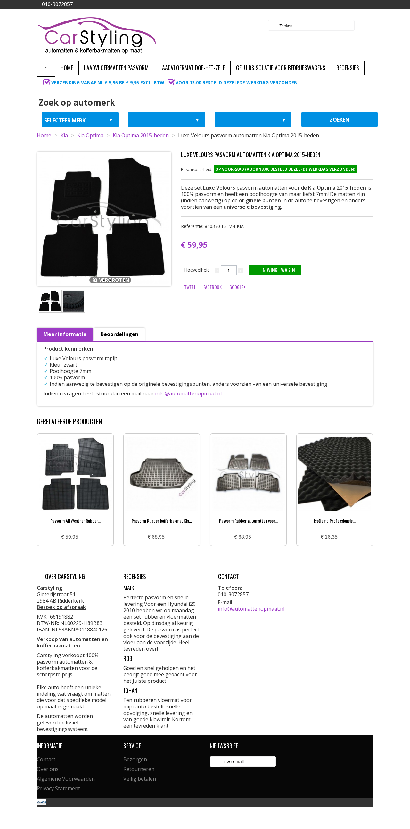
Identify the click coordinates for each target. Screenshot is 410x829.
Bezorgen (135, 759)
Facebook (212, 286)
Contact (46, 759)
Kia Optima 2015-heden (141, 135)
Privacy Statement (58, 788)
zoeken (339, 119)
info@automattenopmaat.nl (188, 393)
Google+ (237, 286)
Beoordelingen (119, 334)
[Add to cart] (85, 537)
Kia (64, 135)
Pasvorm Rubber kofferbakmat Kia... (162, 520)
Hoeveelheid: (197, 270)
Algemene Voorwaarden (66, 778)
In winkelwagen (278, 270)
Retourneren (138, 769)
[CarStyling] (97, 34)
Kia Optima (90, 135)
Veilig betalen (139, 778)
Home (44, 135)
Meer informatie (64, 334)
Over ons (48, 769)
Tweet (190, 286)
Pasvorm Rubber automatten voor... (248, 520)
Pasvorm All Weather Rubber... (75, 520)
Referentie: (212, 226)
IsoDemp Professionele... (335, 520)
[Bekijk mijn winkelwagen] (366, 25)
